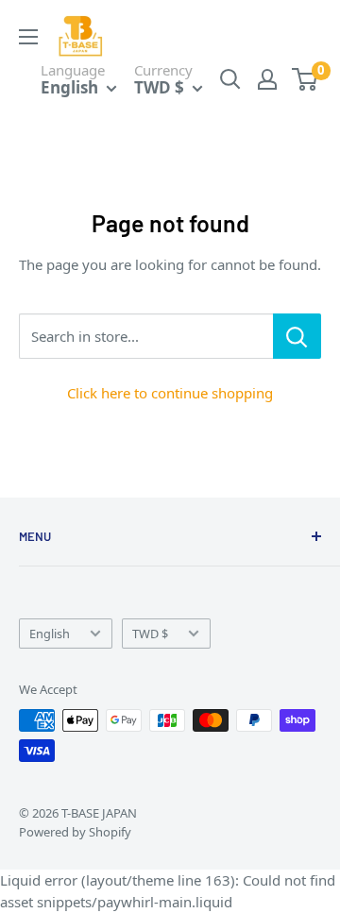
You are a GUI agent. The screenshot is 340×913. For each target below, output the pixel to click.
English (49, 633)
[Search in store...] (297, 336)
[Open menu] (28, 36)
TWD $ (150, 633)
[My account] (267, 79)
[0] (305, 79)
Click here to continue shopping (170, 392)
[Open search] (230, 79)
